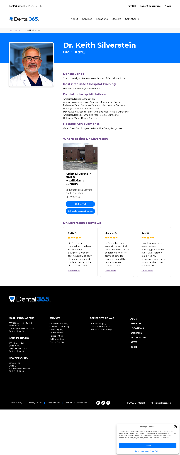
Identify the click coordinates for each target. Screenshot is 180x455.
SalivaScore (132, 19)
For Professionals (33, 6)
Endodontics (56, 332)
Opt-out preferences (142, 451)
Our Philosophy (98, 323)
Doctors (116, 19)
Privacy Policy (154, 451)
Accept (147, 446)
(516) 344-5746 (16, 331)
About (74, 19)
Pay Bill (132, 6)
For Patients (16, 6)
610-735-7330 (73, 197)
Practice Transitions (100, 326)
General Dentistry (59, 323)
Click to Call (80, 204)
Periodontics (56, 336)
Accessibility (53, 403)
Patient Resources (150, 6)
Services (87, 19)
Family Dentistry (58, 342)
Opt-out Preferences (76, 403)
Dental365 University (101, 329)
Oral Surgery (56, 329)
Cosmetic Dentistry (59, 326)
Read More (74, 270)
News (168, 6)
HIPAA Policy (15, 403)
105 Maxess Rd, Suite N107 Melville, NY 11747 (18, 346)
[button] (175, 427)
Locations (102, 19)
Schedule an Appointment (80, 211)
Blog (133, 347)
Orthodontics (57, 339)
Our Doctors (14, 30)
